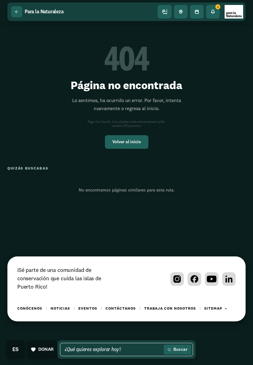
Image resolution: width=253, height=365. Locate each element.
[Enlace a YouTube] (211, 279)
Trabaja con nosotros (170, 309)
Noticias (60, 309)
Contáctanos (121, 309)
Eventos (87, 309)
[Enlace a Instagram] (177, 279)
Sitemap (213, 309)
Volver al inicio (126, 142)
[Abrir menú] (165, 12)
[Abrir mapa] (181, 12)
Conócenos (29, 309)
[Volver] (16, 11)
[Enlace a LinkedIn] (229, 279)
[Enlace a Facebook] (194, 279)
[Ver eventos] (197, 12)
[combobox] (113, 349)
